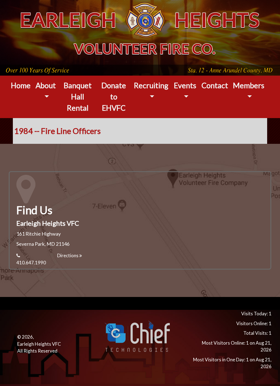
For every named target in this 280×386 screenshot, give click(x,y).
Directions (68, 255)
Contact (215, 85)
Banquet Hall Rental (78, 96)
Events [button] (185, 85)
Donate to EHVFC (113, 96)
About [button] (46, 85)
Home (21, 85)
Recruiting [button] (151, 85)
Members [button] (248, 85)
